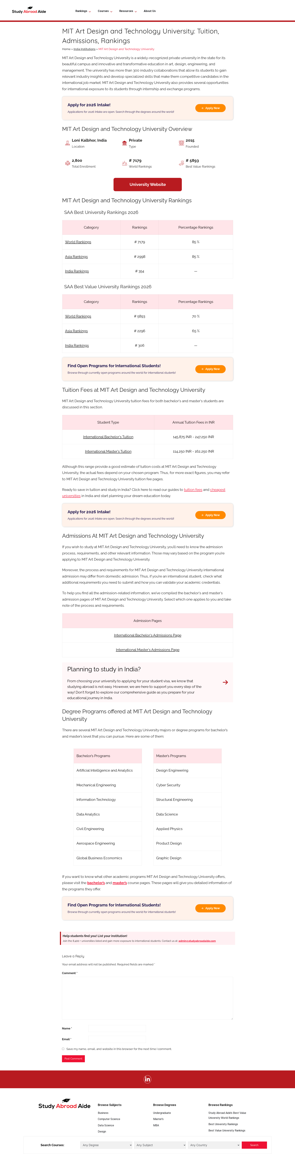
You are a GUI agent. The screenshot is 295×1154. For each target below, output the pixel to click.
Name (67, 1028)
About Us (150, 11)
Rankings (81, 11)
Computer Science (109, 1119)
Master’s (158, 1119)
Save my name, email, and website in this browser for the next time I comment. (119, 1049)
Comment (70, 973)
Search (254, 1145)
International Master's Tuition (108, 451)
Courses (103, 11)
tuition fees (193, 489)
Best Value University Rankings (226, 1130)
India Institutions (84, 49)
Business (103, 1113)
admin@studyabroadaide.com (197, 940)
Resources (126, 11)
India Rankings (77, 271)
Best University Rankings (223, 1124)
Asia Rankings (76, 256)
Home (66, 49)
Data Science (106, 1125)
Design (102, 1131)
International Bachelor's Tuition (108, 437)
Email (66, 1039)
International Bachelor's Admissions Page (147, 635)
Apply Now (212, 108)
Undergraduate (162, 1113)
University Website (148, 184)
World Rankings (78, 242)
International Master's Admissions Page (147, 650)
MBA (156, 1125)
